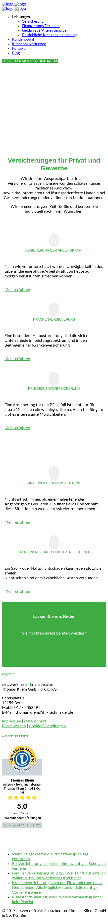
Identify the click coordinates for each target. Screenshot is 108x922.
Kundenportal (23, 39)
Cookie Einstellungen (47, 726)
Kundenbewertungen (29, 44)
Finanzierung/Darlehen (41, 26)
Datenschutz (35, 721)
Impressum (11, 721)
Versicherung (32, 21)
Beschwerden (14, 726)
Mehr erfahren (17, 290)
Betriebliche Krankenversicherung (50, 35)
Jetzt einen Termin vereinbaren (54, 647)
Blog (16, 53)
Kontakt (18, 49)
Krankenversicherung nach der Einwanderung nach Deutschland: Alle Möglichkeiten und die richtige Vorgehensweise (57, 887)
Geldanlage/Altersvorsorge (44, 30)
